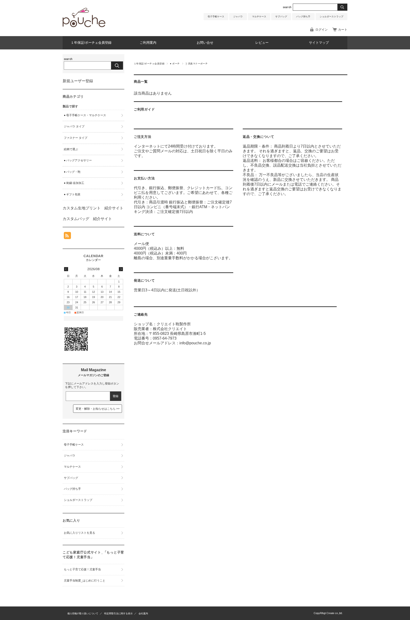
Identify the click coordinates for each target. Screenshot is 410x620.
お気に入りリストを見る (79, 532)
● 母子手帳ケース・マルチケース (85, 115)
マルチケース (259, 16)
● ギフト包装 (72, 194)
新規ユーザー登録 (78, 81)
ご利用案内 (148, 42)
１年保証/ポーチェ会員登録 (91, 42)
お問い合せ (205, 42)
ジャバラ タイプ (74, 126)
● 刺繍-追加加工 (74, 183)
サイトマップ (319, 42)
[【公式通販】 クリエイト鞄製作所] (84, 26)
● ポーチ (175, 63)
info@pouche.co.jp (195, 343)
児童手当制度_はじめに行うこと (84, 580)
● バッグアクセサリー (78, 160)
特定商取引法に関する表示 (118, 613)
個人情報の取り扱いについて (82, 613)
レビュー (262, 42)
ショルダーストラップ (331, 16)
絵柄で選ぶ (71, 149)
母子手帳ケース (216, 16)
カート (342, 29)
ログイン (321, 29)
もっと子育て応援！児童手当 (82, 569)
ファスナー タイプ (75, 137)
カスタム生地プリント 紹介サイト (93, 208)
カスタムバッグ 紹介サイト (87, 219)
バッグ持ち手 (303, 16)
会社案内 (143, 613)
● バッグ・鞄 (72, 171)
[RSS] (67, 237)
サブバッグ (281, 16)
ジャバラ (238, 16)
